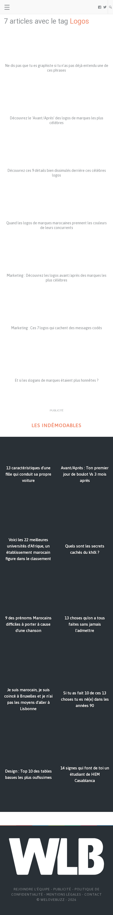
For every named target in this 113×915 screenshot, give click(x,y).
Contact (93, 894)
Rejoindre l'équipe (32, 889)
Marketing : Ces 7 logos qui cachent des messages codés (56, 328)
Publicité (62, 889)
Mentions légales (64, 894)
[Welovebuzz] (24, 7)
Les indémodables (56, 425)
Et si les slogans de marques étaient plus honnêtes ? (57, 380)
